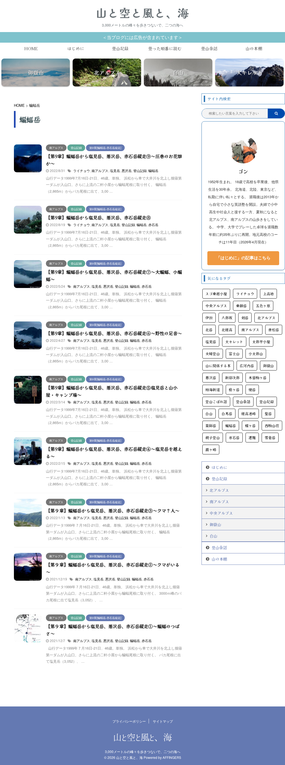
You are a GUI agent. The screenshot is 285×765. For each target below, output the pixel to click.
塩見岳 (115, 170)
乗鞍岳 (241, 305)
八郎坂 (227, 317)
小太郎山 (256, 353)
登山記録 (120, 48)
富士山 (234, 353)
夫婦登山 (212, 353)
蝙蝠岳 (153, 170)
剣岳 (245, 317)
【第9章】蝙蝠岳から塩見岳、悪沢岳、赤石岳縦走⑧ (98, 217)
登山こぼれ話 (216, 401)
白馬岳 (227, 413)
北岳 (209, 329)
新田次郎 (232, 377)
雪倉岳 (270, 437)
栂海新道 (212, 389)
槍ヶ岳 (234, 389)
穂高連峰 (248, 413)
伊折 (209, 317)
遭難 (252, 437)
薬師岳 (210, 425)
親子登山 (212, 437)
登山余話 (209, 48)
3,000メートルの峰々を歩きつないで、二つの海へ (142, 751)
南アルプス (100, 170)
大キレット (234, 341)
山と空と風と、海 (142, 12)
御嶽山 (268, 365)
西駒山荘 (272, 425)
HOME (31, 48)
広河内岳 (247, 365)
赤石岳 (153, 224)
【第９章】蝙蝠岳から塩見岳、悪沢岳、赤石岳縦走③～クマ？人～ (113, 510)
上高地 (268, 293)
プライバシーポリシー (129, 721)
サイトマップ (163, 721)
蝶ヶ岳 (250, 425)
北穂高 (227, 329)
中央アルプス (216, 305)
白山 (209, 413)
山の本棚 (253, 48)
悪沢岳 (127, 170)
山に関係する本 (218, 365)
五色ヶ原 (263, 305)
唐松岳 (273, 329)
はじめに (75, 48)
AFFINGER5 (172, 757)
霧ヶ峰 (210, 449)
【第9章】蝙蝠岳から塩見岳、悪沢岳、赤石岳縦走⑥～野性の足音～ (114, 333)
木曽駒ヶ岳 (258, 377)
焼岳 (252, 389)
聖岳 (268, 413)
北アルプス (266, 317)
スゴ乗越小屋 (216, 293)
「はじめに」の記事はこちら (243, 258)
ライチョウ (81, 170)
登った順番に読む (164, 48)
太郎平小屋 (261, 341)
